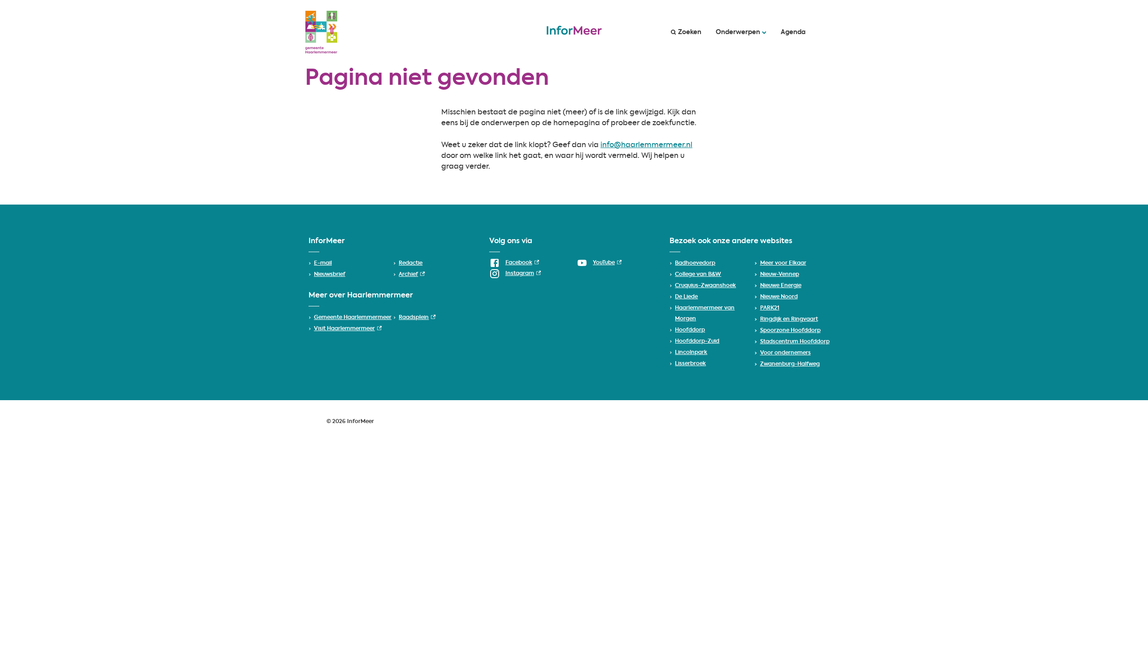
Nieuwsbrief (329, 274)
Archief (412, 274)
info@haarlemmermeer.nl (646, 145)
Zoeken (689, 32)
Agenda (793, 32)
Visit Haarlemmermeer (348, 329)
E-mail (323, 263)
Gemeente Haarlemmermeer (352, 317)
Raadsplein (417, 317)
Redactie (410, 263)
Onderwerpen (738, 32)
